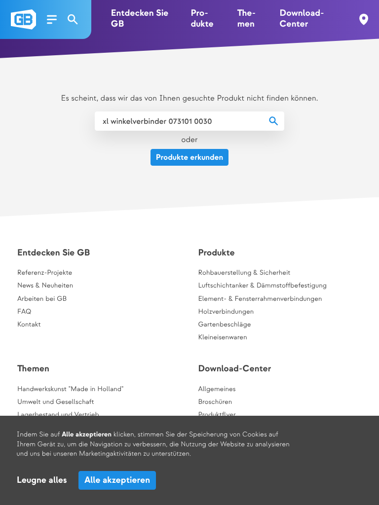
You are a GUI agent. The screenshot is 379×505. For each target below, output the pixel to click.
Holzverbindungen (226, 312)
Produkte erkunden (189, 157)
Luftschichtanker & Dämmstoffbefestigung (262, 286)
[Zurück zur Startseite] (23, 19)
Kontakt (29, 325)
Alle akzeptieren (117, 480)
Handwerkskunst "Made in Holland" (70, 390)
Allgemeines (216, 390)
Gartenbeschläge (224, 325)
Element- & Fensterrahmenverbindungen (260, 299)
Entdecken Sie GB (139, 19)
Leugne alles (42, 480)
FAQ (24, 312)
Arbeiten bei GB (42, 299)
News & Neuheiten (45, 286)
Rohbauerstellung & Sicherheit (244, 273)
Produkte (201, 19)
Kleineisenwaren (222, 338)
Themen (246, 19)
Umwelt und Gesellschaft (55, 402)
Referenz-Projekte (44, 273)
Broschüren (215, 402)
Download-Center (302, 19)
